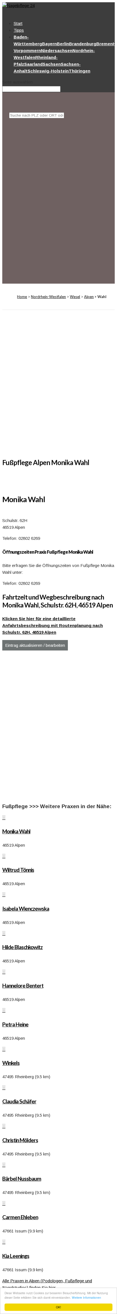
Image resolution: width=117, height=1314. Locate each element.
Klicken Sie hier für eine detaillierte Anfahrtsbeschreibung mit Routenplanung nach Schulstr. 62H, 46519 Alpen (52, 625)
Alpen (89, 296)
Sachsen (52, 64)
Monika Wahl (16, 831)
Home (22, 296)
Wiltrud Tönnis (18, 869)
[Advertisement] (58, 194)
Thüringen (79, 71)
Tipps (19, 30)
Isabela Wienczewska (25, 908)
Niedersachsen (56, 50)
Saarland (33, 64)
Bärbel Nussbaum (21, 1178)
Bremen (104, 43)
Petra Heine (15, 1024)
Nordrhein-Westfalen (48, 296)
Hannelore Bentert (22, 985)
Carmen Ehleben (20, 1217)
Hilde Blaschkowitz (22, 947)
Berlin (63, 43)
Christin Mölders (20, 1140)
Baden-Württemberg (28, 40)
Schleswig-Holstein (48, 71)
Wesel (75, 296)
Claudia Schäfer (19, 1101)
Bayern (49, 43)
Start (18, 23)
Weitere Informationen (86, 1297)
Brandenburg (82, 43)
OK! (58, 1307)
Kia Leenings (15, 1256)
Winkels (11, 1063)
